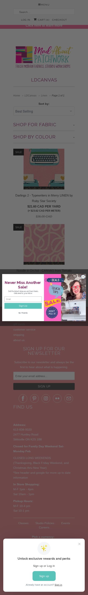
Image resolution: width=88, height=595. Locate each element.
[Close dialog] (83, 276)
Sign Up (23, 306)
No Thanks (23, 312)
